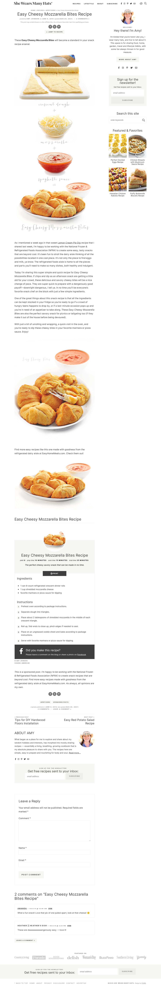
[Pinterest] (127, 3)
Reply (50, 908)
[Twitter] (131, 3)
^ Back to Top (21, 983)
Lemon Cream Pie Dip (69, 242)
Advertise (81, 983)
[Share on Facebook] (50, 27)
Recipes (77, 4)
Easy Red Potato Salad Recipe (79, 720)
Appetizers (51, 10)
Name (23, 848)
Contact (70, 983)
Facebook (81, 654)
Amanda (22, 908)
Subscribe (112, 4)
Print (55, 573)
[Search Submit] (144, 120)
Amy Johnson (33, 19)
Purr (144, 983)
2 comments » (82, 19)
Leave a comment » (62, 709)
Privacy (48, 983)
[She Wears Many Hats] (33, 3)
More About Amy (128, 59)
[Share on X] (54, 27)
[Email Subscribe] (28, 759)
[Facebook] (121, 3)
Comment (25, 818)
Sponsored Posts (61, 702)
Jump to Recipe (55, 32)
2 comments (43, 709)
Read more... (75, 753)
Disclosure (59, 983)
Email (22, 860)
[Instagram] (124, 3)
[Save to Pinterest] (59, 27)
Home (33, 10)
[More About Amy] (127, 16)
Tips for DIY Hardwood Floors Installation (30, 720)
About (100, 4)
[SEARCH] (145, 3)
